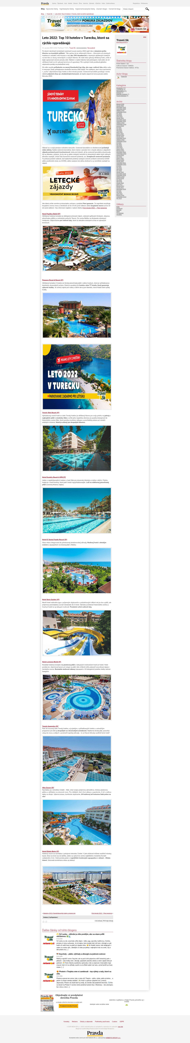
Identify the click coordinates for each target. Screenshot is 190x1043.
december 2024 (121, 120)
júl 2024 (118, 127)
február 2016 (120, 195)
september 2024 (121, 124)
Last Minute (119, 89)
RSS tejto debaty (108, 921)
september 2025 (121, 112)
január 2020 (120, 172)
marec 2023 (120, 149)
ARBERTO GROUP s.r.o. (113, 1038)
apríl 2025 (119, 116)
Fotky (118, 207)
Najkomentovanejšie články (85, 9)
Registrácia (136, 3)
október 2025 (120, 110)
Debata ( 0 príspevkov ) (50, 917)
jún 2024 (119, 129)
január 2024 (120, 137)
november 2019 (121, 175)
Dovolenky (119, 88)
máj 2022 (119, 157)
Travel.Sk (49, 14)
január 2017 (120, 187)
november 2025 (121, 109)
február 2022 (120, 160)
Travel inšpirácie (121, 96)
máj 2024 (119, 130)
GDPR (122, 1021)
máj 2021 (119, 169)
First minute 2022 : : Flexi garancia (95, 208)
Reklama (75, 1021)
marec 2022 (120, 158)
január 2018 (120, 183)
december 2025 (121, 107)
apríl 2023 (119, 147)
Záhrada (91, 3)
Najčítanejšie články (66, 9)
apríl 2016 (119, 194)
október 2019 (120, 177)
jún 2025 (119, 113)
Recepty (118, 210)
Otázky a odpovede (86, 1021)
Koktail (70, 3)
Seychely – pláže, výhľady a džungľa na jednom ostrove (81, 954)
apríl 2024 (119, 132)
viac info (120, 1026)
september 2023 (121, 141)
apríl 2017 (119, 184)
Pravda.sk (119, 208)
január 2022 (120, 161)
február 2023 (120, 150)
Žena (80, 3)
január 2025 (120, 118)
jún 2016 (119, 192)
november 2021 (121, 163)
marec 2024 (120, 133)
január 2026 (120, 106)
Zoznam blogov (101, 9)
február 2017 (120, 186)
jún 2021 (119, 167)
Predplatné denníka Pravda (68, 1006)
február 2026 (120, 104)
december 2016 (121, 189)
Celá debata (98, 921)
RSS (144, 37)
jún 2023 (119, 144)
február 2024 (120, 135)
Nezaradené (91, 48)
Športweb (60, 3)
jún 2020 (119, 170)
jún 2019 (119, 180)
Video (103, 3)
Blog (43, 9)
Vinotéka (119, 214)
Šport (118, 211)
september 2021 (121, 164)
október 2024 (120, 123)
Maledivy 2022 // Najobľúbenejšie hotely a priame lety (59, 913)
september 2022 (121, 154)
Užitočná (97, 3)
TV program (119, 213)
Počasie (118, 93)
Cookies (114, 1021)
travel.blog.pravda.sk (122, 42)
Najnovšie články (52, 9)
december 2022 (121, 152)
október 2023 (120, 140)
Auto (65, 3)
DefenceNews (110, 3)
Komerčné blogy (114, 9)
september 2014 (121, 197)
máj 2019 (119, 181)
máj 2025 (119, 115)
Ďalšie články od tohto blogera (59, 930)
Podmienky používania (102, 1021)
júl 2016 (118, 191)
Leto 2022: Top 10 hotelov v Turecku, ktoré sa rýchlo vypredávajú (74, 14)
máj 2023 (119, 146)
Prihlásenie (144, 3)
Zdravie (75, 3)
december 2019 (121, 174)
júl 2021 (118, 166)
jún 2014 (119, 198)
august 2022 (120, 155)
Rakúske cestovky (121, 94)
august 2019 (120, 178)
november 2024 (121, 121)
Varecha (85, 3)
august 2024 (120, 126)
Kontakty (66, 1021)
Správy (54, 3)
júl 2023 (118, 143)
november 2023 (121, 138)
